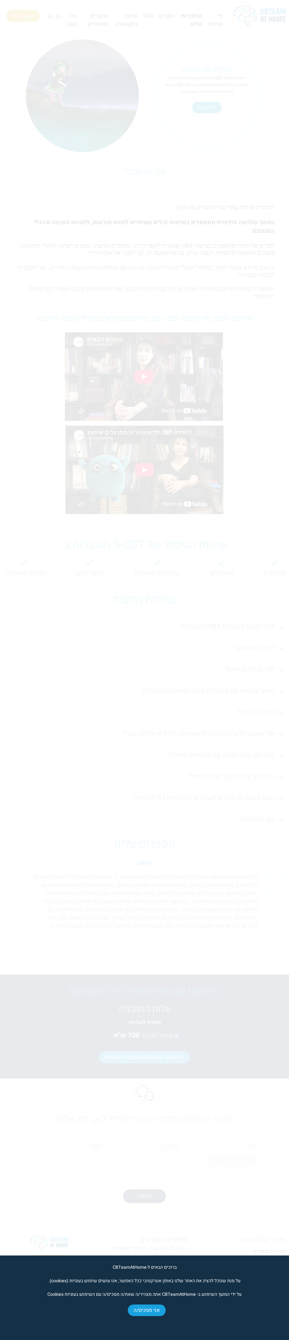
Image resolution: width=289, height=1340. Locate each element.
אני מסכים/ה (146, 1310)
